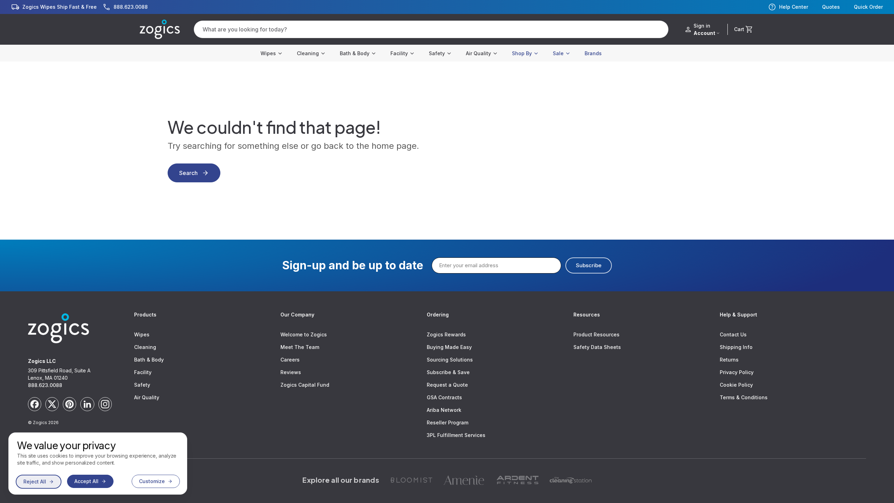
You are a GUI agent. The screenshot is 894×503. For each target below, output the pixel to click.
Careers (290, 360)
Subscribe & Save (448, 372)
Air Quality (478, 53)
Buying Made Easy (449, 347)
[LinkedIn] (87, 404)
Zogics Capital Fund (304, 385)
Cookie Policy (736, 385)
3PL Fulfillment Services (456, 435)
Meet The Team (299, 347)
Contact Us (733, 334)
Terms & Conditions (744, 397)
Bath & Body (354, 53)
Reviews (290, 372)
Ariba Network (444, 410)
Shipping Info (736, 347)
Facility (399, 53)
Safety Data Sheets (597, 347)
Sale (558, 53)
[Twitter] (52, 404)
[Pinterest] (69, 404)
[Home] (160, 29)
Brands (593, 53)
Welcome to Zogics (303, 334)
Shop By (522, 53)
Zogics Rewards (446, 334)
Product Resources (596, 334)
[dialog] (97, 463)
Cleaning (308, 53)
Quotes (831, 7)
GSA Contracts (444, 397)
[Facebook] (34, 404)
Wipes (268, 53)
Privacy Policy (737, 372)
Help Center (793, 7)
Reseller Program (447, 422)
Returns (729, 360)
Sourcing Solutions (450, 360)
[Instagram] (105, 404)
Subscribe (588, 265)
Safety (437, 53)
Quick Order (868, 7)
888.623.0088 (45, 385)
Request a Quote (447, 385)
